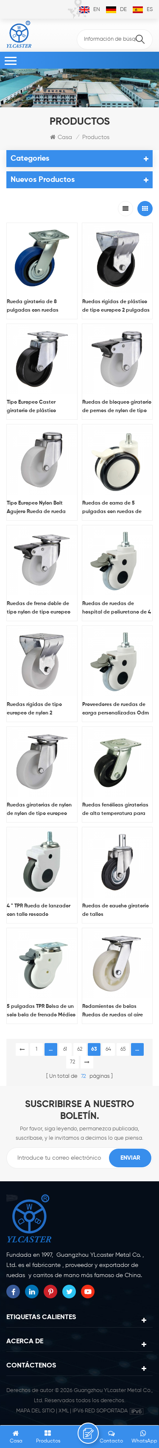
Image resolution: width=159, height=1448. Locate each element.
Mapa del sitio (35, 1411)
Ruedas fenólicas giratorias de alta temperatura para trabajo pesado (115, 810)
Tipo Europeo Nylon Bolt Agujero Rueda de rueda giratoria (36, 508)
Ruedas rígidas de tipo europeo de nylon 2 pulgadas (34, 709)
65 (123, 1049)
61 (65, 1049)
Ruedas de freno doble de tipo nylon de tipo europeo (38, 608)
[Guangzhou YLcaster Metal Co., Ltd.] (19, 34)
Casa (65, 137)
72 (72, 1062)
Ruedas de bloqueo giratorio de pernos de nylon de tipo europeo (116, 407)
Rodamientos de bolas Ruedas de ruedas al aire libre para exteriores (112, 1011)
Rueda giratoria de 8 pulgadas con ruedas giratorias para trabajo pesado (35, 307)
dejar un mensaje (88, 1433)
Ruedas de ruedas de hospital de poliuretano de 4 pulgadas (116, 609)
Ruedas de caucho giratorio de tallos (115, 910)
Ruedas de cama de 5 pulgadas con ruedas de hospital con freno (112, 508)
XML (64, 1411)
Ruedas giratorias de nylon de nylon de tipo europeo (39, 809)
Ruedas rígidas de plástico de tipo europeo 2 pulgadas (116, 306)
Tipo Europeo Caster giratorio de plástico (31, 406)
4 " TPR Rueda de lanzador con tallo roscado (38, 910)
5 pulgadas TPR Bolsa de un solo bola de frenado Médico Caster (41, 1011)
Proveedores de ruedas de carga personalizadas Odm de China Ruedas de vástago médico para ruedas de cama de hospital (116, 709)
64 (108, 1049)
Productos (95, 137)
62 (79, 1049)
